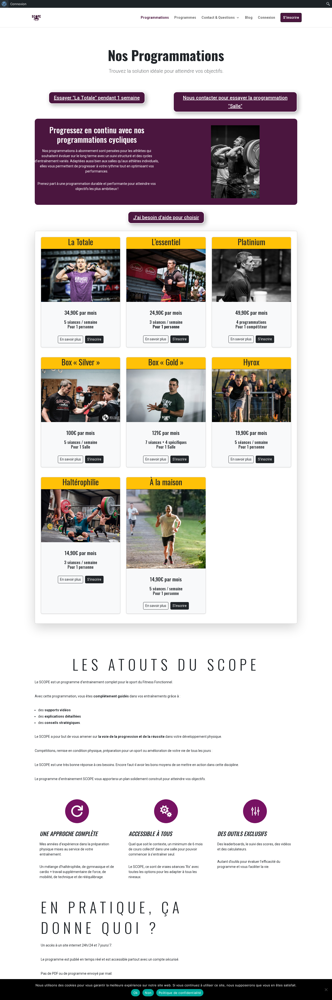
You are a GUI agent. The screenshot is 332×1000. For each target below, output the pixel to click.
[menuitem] (4, 4)
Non (148, 993)
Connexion (266, 17)
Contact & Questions (218, 17)
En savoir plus (70, 339)
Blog (249, 17)
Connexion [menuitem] (18, 4)
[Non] (325, 989)
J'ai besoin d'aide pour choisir (166, 217)
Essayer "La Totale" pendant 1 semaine (97, 98)
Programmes (185, 17)
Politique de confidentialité (180, 993)
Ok (135, 993)
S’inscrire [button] (94, 339)
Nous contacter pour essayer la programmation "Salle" (235, 102)
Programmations (155, 17)
